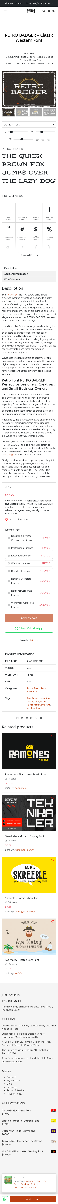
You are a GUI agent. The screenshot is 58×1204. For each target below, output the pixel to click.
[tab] (29, 268)
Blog (28, 3)
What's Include (12, 279)
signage (9, 454)
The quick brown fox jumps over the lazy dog (29, 169)
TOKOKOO (32, 691)
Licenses (11, 1087)
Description (10, 268)
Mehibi (18, 973)
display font (33, 701)
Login (36, 3)
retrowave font (42, 705)
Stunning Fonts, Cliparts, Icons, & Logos (30, 56)
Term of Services (16, 1090)
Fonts (22, 60)
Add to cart (29, 618)
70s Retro (32, 698)
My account (47, 3)
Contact (19, 3)
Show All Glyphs (29, 255)
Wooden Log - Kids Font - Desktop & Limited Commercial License (30, 1184)
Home (30, 53)
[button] (52, 89)
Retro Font (35, 60)
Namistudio (21, 788)
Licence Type (12, 529)
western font (34, 708)
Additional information (16, 274)
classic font (45, 698)
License (9, 3)
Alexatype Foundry (25, 849)
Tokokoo (33, 640)
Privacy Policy (14, 1093)
